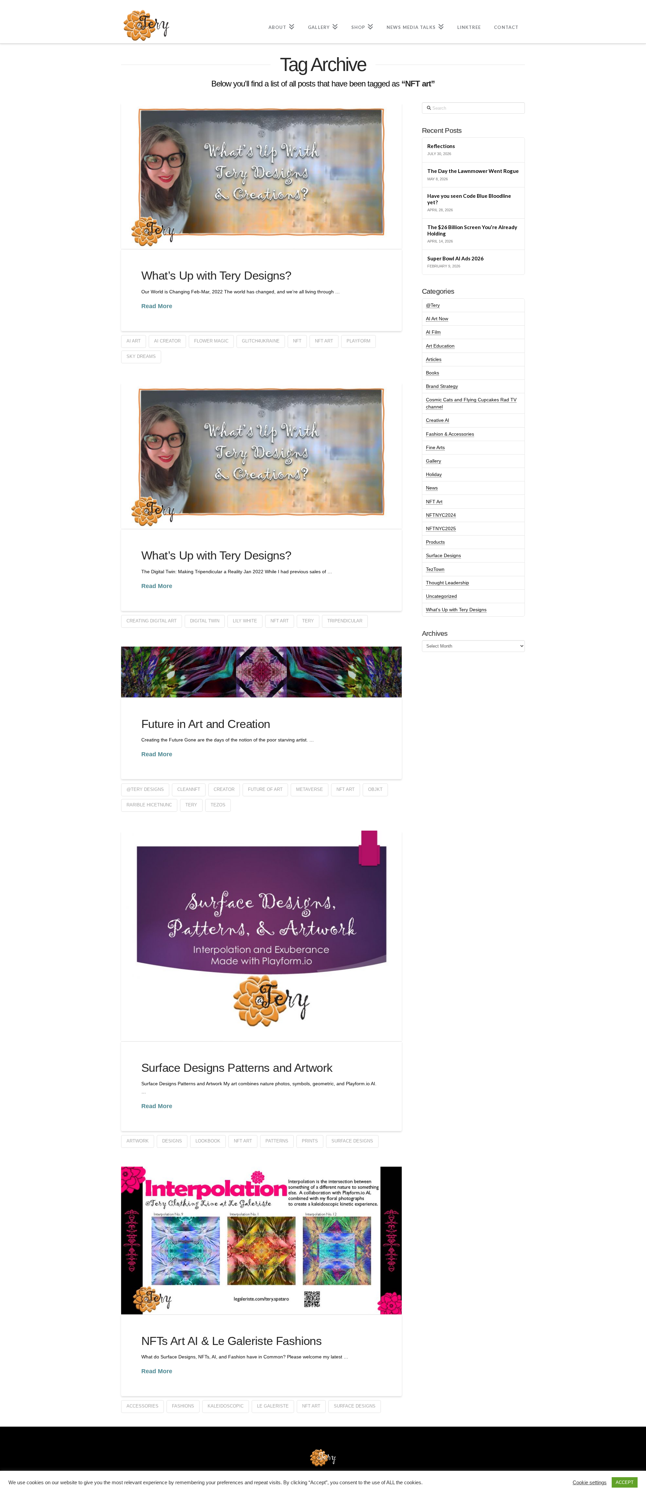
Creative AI (437, 420)
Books (432, 372)
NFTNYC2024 (441, 515)
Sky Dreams (141, 356)
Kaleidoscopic (226, 1406)
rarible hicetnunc (149, 804)
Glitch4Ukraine (261, 340)
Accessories (142, 1406)
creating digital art (152, 620)
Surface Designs (352, 1140)
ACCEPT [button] (625, 1482)
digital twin (204, 620)
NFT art (324, 340)
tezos (218, 804)
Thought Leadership (447, 582)
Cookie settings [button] (590, 1482)
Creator (224, 789)
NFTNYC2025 (441, 528)
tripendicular (344, 620)
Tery (308, 620)
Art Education (440, 346)
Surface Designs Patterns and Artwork (237, 1067)
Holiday (434, 474)
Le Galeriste (273, 1406)
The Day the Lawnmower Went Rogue (473, 171)
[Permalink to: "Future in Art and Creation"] (261, 672)
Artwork (138, 1140)
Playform (358, 340)
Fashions (183, 1406)
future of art (265, 789)
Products (435, 542)
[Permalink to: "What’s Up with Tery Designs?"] (261, 175)
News (432, 487)
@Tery (433, 305)
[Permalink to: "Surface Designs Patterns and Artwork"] (261, 936)
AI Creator (167, 340)
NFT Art (434, 501)
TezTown (435, 569)
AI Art (134, 340)
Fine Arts (435, 447)
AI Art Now (437, 318)
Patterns (276, 1140)
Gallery (433, 461)
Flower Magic (211, 340)
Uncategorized (441, 596)
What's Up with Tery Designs (456, 609)
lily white (245, 620)
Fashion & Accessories (450, 434)
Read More (156, 306)
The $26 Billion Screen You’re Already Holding (472, 230)
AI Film (433, 332)
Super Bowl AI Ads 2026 (455, 258)
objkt (375, 789)
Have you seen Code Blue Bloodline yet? (469, 199)
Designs (172, 1140)
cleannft (188, 789)
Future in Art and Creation (205, 723)
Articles (433, 359)
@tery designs (145, 789)
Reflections (441, 146)
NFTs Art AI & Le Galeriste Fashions (231, 1340)
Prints (310, 1140)
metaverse (309, 789)
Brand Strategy (442, 386)
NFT (297, 340)
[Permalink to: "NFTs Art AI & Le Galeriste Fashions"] (261, 1240)
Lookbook (207, 1140)
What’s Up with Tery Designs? (216, 275)
